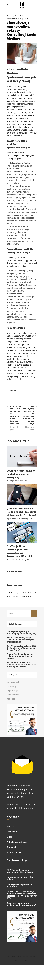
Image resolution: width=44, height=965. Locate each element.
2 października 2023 (16, 518)
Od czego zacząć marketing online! (20, 878)
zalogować (25, 593)
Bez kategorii (13, 682)
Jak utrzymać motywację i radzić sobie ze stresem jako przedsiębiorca (20, 640)
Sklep (9, 837)
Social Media (19, 16)
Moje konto (12, 832)
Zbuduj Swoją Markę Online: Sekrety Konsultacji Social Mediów (20, 656)
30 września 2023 (15, 559)
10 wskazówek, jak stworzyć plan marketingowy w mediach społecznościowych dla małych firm (22, 895)
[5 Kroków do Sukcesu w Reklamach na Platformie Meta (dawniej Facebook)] (22, 494)
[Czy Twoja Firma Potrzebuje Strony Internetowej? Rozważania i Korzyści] (22, 532)
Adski (26, 19)
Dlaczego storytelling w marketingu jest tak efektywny (21, 474)
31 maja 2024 (13, 481)
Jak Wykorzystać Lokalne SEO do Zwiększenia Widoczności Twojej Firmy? (21, 648)
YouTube (11, 699)
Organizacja (12, 690)
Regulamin (12, 847)
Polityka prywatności (17, 842)
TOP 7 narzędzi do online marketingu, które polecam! (20, 871)
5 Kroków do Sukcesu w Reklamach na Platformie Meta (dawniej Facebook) (21, 511)
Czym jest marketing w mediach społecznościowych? (21, 904)
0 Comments (11, 390)
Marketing (10, 16)
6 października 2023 (14, 19)
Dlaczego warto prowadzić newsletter (19, 885)
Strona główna (14, 852)
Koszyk (10, 826)
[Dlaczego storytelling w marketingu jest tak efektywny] (22, 456)
